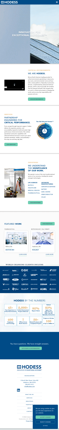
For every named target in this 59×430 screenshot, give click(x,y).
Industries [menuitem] (29, 401)
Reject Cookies (45, 422)
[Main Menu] (57, 2)
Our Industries (35, 202)
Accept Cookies (45, 417)
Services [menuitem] (29, 398)
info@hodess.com (29, 386)
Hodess (9, 2)
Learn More (23, 254)
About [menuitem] (29, 408)
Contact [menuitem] (29, 411)
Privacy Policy (29, 421)
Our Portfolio (47, 224)
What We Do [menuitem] (29, 394)
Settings (45, 425)
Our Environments (36, 99)
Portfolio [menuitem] (29, 404)
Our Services (11, 144)
